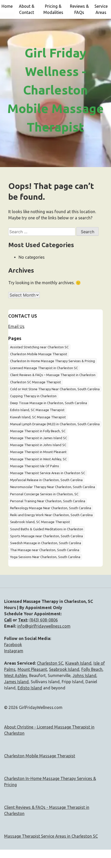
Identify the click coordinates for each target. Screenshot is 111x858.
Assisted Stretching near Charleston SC (39, 347)
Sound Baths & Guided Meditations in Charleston (46, 529)
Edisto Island (30, 688)
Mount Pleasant (32, 669)
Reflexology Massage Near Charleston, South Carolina (50, 508)
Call (8, 620)
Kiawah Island (78, 663)
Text (22, 620)
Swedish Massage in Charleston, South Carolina (45, 543)
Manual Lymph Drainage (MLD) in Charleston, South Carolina (55, 424)
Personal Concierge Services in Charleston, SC (44, 494)
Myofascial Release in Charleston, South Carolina (46, 480)
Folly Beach (91, 669)
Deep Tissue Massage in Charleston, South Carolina (48, 403)
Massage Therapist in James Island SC (38, 438)
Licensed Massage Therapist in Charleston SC (44, 368)
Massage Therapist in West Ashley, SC (38, 459)
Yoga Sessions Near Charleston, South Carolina (45, 557)
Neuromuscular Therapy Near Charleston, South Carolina (52, 487)
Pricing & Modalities (53, 9)
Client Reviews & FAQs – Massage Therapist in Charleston (53, 375)
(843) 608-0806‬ (43, 620)
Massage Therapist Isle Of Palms (34, 466)
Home (7, 6)
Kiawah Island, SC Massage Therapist (38, 417)
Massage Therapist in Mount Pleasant (38, 452)
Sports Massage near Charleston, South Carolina (46, 536)
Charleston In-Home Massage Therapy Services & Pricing (52, 361)
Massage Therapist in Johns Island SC (38, 445)
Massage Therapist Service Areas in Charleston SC (47, 473)
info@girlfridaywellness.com (43, 626)
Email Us (16, 326)
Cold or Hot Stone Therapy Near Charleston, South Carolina (55, 389)
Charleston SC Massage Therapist (35, 382)
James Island (16, 681)
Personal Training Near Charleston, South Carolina (47, 501)
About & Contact (26, 9)
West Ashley (15, 675)
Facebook (13, 644)
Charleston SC (50, 663)
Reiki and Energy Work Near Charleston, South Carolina (51, 515)
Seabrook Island (64, 669)
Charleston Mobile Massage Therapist (38, 354)
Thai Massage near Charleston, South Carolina (44, 550)
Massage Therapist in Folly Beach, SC (38, 431)
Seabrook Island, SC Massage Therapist (40, 522)
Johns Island (84, 675)
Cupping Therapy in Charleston (33, 396)
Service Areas (101, 9)
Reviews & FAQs (79, 9)
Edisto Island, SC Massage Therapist (37, 410)
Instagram (13, 650)
